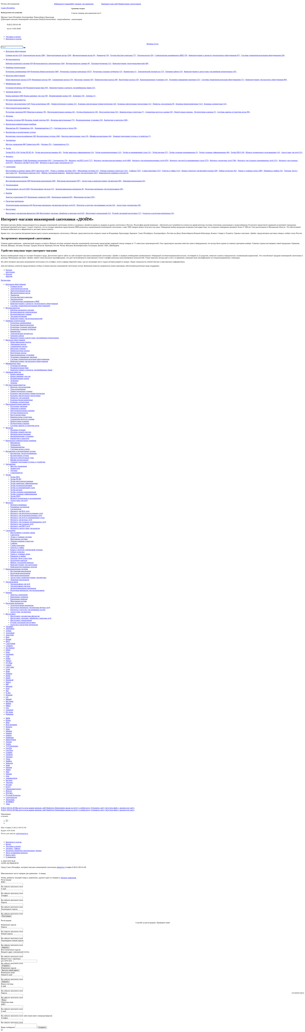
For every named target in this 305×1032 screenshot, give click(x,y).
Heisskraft (9, 680)
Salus (8, 729)
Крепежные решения (62, 197)
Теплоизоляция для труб (18, 189)
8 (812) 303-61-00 (14, 25)
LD (7, 697)
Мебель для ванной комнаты (53, 173)
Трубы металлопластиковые (48, 152)
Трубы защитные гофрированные (78, 152)
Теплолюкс (10, 800)
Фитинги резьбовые (17, 160)
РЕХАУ (9, 791)
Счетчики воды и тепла (65, 128)
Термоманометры (43, 128)
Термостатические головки (64, 104)
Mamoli (9, 699)
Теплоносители (145, 55)
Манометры (12, 128)
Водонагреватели (13, 308)
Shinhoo (9, 731)
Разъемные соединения (39, 160)
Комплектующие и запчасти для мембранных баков (72, 88)
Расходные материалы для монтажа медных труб (54, 205)
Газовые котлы (14, 55)
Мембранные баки (13, 363)
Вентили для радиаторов (18, 104)
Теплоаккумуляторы (101, 63)
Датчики (46, 144)
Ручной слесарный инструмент (126, 213)
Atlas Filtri (10, 635)
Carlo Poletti (10, 644)
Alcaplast (9, 626)
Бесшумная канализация (43, 181)
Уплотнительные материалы (19, 205)
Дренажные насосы (41, 80)
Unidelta (9, 752)
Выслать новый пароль (10, 970)
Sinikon (9, 735)
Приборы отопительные (15, 321)
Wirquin (9, 774)
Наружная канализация (68, 181)
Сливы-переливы (151, 171)
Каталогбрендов (9, 275)
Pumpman (9, 714)
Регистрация (6, 916)
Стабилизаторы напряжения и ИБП (171, 55)
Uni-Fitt (9, 748)
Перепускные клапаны (183, 112)
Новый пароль (7, 934)
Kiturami (9, 695)
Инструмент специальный (98, 213)
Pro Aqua (9, 712)
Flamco (8, 661)
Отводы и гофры (171, 171)
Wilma (8, 770)
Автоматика (10, 464)
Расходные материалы (15, 603)
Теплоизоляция (12, 582)
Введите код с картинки (10, 959)
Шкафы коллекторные (100, 136)
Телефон (4, 896)
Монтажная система (84, 197)
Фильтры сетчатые (15, 120)
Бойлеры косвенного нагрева (19, 63)
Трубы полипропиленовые (108, 152)
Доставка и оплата (13, 37)
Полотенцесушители (29, 173)
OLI (7, 708)
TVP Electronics (12, 746)
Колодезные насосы (129, 80)
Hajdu (8, 676)
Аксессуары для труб (291, 152)
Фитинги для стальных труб (21, 524)
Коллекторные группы (48, 136)
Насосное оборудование (15, 340)
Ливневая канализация (134, 181)
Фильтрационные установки (89, 120)
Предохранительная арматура (18, 404)
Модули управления (16, 144)
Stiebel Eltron (11, 740)
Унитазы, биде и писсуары (21, 558)
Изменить (5, 947)
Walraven (9, 763)
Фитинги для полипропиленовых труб (150, 160)
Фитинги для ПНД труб (26, 163)
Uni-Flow (9, 750)
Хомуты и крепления (16, 197)
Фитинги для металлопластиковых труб (112, 160)
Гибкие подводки (228, 171)
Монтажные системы (88, 171)
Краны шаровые (14, 96)
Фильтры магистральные (62, 120)
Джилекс (9, 782)
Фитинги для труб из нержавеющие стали (189, 160)
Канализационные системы (17, 569)
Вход (4, 1000)
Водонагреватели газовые (78, 63)
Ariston (8, 631)
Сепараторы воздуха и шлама (159, 112)
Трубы (8, 475)
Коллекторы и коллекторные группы (21, 451)
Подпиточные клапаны (205, 112)
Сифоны (135, 171)
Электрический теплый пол (151, 72)
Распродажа (5, 280)
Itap (7, 691)
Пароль (4, 902)
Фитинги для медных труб (223, 160)
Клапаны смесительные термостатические (97, 104)
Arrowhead (10, 633)
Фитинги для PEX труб (80, 160)
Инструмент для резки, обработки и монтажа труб (62, 213)
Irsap (7, 688)
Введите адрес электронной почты (15, 952)
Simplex (9, 733)
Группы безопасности (87, 112)
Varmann (9, 757)
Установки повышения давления (184, 80)
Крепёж (9, 593)
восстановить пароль (298, 993)
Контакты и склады (14, 39)
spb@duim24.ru (22, 833)
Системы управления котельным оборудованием (262, 55)
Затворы (90, 96)
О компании (11, 857)
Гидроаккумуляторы (16, 88)
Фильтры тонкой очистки (37, 120)
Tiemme (9, 742)
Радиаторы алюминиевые (18, 72)
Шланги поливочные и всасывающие (263, 152)
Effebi (8, 650)
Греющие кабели (174, 72)
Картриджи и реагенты (115, 120)
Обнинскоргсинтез (13, 789)
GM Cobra (10, 667)
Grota (8, 669)
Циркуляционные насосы (18, 80)
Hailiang (9, 674)
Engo (8, 652)
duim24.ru (61, 867)
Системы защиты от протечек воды (233, 112)
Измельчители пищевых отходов (113, 173)
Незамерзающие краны (60, 96)
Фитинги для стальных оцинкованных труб (257, 160)
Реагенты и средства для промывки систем (96, 205)
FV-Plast (9, 663)
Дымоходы (103, 55)
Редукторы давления (16, 112)
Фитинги (9, 503)
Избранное (62, 4)
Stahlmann (10, 737)
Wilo (7, 772)
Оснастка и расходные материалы (158, 213)
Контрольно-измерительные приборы (21, 441)
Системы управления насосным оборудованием (223, 80)
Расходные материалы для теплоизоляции (104, 189)
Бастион (9, 780)
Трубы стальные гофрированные (214, 152)
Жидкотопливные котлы (84, 55)
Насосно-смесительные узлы (74, 136)
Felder (8, 659)
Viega (8, 759)
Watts (8, 765)
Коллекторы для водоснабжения (21, 136)
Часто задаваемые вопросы (17, 853)
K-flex (8, 693)
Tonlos (8, 744)
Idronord (9, 686)
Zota (7, 776)
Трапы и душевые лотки (250, 171)
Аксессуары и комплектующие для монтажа (101, 181)
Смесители (42, 171)
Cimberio (9, 646)
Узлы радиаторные (40, 104)
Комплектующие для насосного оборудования (266, 80)
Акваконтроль (11, 778)
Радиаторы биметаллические (45, 72)
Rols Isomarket (11, 725)
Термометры (26, 128)
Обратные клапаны (36, 112)
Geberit (8, 665)
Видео (8, 844)
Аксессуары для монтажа (129, 205)
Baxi (7, 637)
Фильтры (9, 428)
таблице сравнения (68, 878)
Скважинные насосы (62, 80)
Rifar (8, 722)
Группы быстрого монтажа (123, 55)
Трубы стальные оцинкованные (183, 152)
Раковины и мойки (273, 171)
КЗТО (8, 787)
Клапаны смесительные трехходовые (134, 104)
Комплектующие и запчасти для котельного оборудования (214, 55)
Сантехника (10, 530)
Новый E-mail (6, 975)
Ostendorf (9, 710)
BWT (8, 641)
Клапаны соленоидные (215, 104)
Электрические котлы (34, 55)
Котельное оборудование (16, 284)
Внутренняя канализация (18, 181)
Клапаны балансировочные (189, 104)
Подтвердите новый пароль (12, 940)
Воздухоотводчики (108, 112)
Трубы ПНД (237, 152)
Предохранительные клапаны (61, 112)
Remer (8, 720)
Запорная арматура (13, 372)
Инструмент (11, 614)
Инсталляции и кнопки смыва (20, 171)
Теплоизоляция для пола (42, 189)
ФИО (3, 882)
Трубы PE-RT (27, 152)
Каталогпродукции (10, 271)
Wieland (9, 767)
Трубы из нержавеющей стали (137, 152)
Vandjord (9, 755)
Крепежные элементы (39, 197)
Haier (8, 671)
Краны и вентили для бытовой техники (199, 171)
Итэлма (9, 785)
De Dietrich (10, 648)
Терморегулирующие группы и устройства (131, 136)
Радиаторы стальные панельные (76, 72)
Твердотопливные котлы (58, 55)
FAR (7, 656)
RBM (8, 718)
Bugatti (8, 639)
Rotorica (9, 727)
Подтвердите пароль (9, 909)
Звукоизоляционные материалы (69, 189)
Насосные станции (83, 80)
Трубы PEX (13, 152)
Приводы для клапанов (163, 104)
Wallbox (9, 761)
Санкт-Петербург (8, 8)
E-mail (3, 889)
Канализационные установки (154, 80)
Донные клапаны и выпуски (114, 171)
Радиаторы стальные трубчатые (107, 72)
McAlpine (9, 701)
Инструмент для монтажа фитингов (22, 213)
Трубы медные (160, 152)
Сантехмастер (11, 797)
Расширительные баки (37, 88)
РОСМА (9, 793)
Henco (8, 682)
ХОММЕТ (10, 802)
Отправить (6, 966)
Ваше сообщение (8, 1027)
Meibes (8, 703)
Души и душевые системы (63, 171)
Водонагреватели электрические (49, 63)
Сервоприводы (61, 144)
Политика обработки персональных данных (24, 851)
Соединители (60, 160)
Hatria (8, 678)
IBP (7, 684)
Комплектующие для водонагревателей (130, 63)
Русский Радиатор (13, 795)
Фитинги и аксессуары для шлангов (56, 163)
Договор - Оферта (13, 848)
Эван (8, 804)
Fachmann (10, 654)
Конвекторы (130, 72)
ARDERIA (10, 629)
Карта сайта (10, 855)
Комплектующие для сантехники (82, 173)
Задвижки (78, 96)
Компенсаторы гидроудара (132, 112)
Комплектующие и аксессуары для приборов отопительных (210, 72)
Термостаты (32, 144)
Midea (8, 706)
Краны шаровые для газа (36, 96)
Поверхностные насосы (106, 80)
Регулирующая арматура (15, 385)
